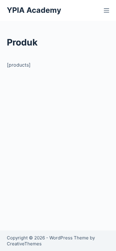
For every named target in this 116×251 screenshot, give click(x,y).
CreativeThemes (24, 244)
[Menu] (106, 10)
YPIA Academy (34, 10)
